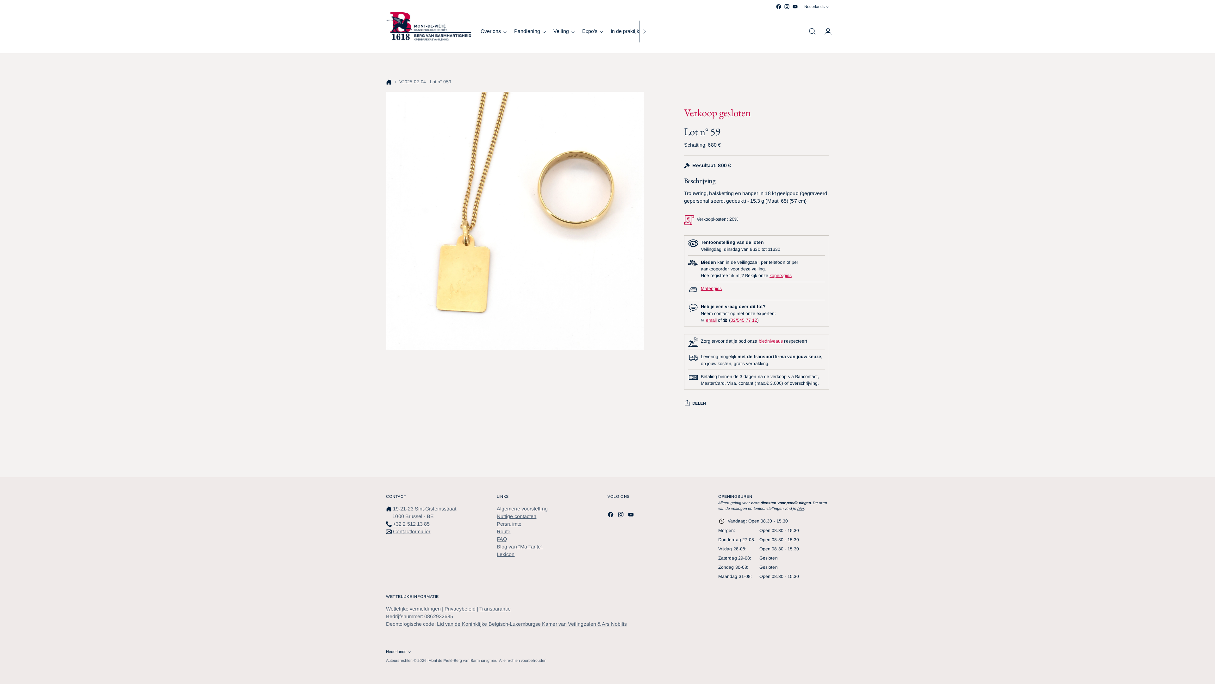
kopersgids (781, 275)
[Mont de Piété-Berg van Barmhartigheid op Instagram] (787, 7)
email (711, 320)
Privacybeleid (460, 608)
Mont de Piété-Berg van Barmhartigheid (462, 660)
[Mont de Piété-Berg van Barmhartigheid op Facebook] (779, 7)
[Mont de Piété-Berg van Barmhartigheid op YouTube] (795, 7)
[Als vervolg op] (644, 31)
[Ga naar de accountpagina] (825, 31)
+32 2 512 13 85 (411, 524)
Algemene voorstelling (522, 508)
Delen (699, 403)
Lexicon (506, 554)
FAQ (502, 539)
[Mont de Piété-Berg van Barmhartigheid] (428, 26)
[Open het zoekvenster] (812, 31)
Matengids (711, 288)
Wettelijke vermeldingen (413, 608)
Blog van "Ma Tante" (520, 546)
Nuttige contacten (516, 516)
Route (503, 531)
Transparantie (495, 608)
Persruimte (509, 524)
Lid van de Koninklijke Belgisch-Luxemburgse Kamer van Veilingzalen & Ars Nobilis (532, 624)
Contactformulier (411, 531)
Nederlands (814, 6)
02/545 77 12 (744, 320)
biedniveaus (771, 341)
